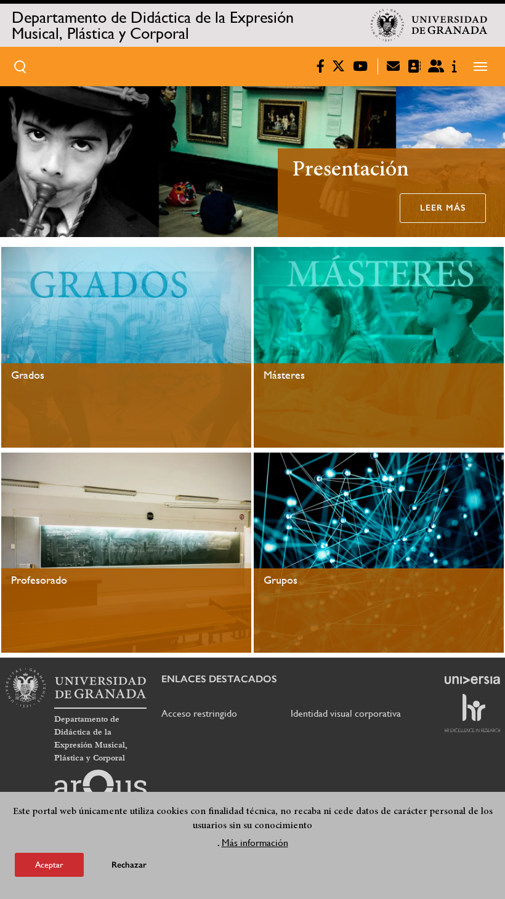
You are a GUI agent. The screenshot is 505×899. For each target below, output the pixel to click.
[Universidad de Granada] (429, 25)
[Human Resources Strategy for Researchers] (472, 713)
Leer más (443, 208)
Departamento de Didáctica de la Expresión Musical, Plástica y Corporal (153, 25)
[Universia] (472, 679)
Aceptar (49, 864)
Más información (255, 843)
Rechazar (129, 865)
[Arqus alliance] (100, 789)
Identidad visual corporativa (346, 713)
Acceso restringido (199, 713)
